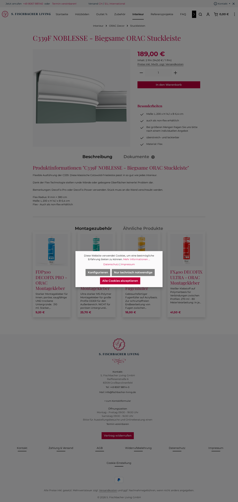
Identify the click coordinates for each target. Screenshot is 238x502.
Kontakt (22, 448)
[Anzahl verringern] (141, 72)
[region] (81, 98)
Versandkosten (108, 490)
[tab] (97, 157)
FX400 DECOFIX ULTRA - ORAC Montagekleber (186, 277)
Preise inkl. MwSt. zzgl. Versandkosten (160, 64)
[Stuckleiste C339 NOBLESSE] (81, 98)
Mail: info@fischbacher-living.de (117, 392)
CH (100, 3)
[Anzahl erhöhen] (175, 72)
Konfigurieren (98, 272)
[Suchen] (200, 14)
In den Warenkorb (169, 84)
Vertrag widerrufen (118, 435)
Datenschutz (177, 448)
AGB (100, 448)
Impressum (215, 448)
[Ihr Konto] (208, 14)
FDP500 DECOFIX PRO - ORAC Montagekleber (51, 280)
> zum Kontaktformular (117, 400)
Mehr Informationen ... (136, 259)
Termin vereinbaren (117, 424)
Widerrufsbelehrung (138, 448)
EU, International (115, 3)
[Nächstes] (194, 14)
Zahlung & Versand (61, 448)
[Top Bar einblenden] (234, 14)
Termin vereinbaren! (64, 3)
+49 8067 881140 (33, 3)
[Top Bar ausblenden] (233, 3)
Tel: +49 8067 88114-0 (117, 387)
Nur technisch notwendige (133, 272)
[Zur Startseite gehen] (26, 14)
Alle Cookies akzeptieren (120, 280)
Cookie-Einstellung (119, 463)
